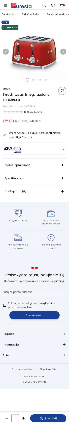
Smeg (6, 88)
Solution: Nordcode (34, 376)
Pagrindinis (8, 14)
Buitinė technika (30, 14)
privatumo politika (20, 307)
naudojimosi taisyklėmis (37, 303)
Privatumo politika (22, 369)
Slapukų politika (48, 369)
